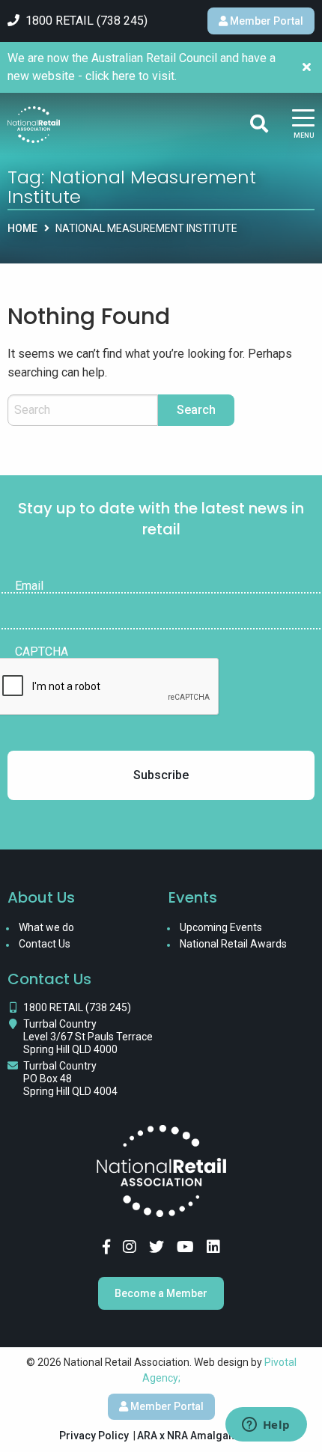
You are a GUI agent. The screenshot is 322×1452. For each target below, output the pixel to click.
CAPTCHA (41, 652)
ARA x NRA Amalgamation (200, 1435)
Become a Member (161, 1293)
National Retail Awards (233, 944)
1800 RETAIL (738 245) (77, 1007)
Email (29, 586)
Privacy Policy (94, 1435)
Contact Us (44, 944)
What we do (46, 927)
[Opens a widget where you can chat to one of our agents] (266, 1426)
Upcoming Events (221, 927)
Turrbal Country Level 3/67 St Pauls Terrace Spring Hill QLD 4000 (88, 1036)
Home (22, 228)
